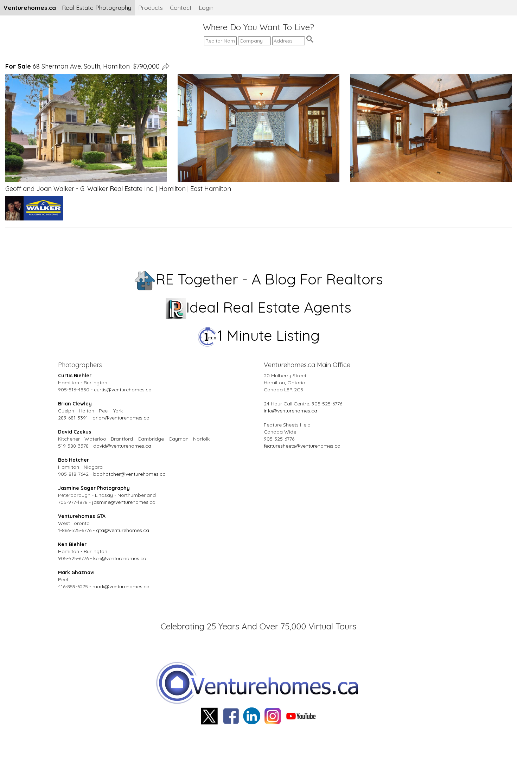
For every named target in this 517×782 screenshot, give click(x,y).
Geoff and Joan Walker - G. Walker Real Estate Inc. (79, 189)
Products (150, 7)
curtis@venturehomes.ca (123, 389)
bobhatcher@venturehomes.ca (129, 474)
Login (206, 7)
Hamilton (172, 189)
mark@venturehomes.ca (120, 586)
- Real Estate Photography (67, 7)
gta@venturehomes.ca (122, 530)
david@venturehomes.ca (122, 446)
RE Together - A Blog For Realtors (269, 279)
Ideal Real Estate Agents (268, 307)
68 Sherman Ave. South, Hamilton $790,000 (82, 66)
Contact (181, 7)
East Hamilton (210, 189)
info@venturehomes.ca (290, 411)
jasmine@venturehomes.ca (123, 502)
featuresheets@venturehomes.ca (302, 446)
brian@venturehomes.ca (120, 418)
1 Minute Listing (268, 335)
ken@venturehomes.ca (119, 558)
